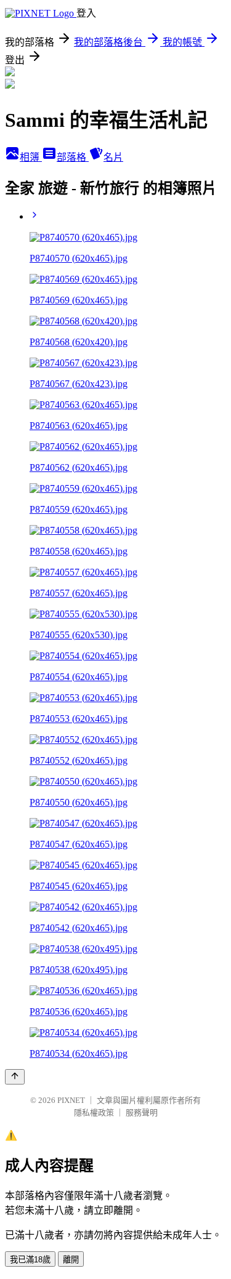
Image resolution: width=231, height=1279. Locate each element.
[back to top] (15, 1077)
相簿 (31, 157)
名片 (113, 157)
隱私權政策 (94, 1112)
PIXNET (71, 1100)
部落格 (73, 157)
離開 (71, 1259)
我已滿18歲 (30, 1259)
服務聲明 (142, 1112)
